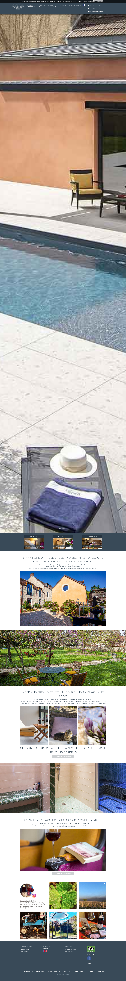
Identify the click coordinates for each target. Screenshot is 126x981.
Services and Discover (52, 5)
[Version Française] (84, 5)
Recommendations (75, 5)
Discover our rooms (31, 5)
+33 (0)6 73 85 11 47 (95, 8)
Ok (94, 1)
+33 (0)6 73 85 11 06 (95, 5)
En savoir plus (100, 1)
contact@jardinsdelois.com (97, 11)
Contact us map (41, 5)
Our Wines (62, 5)
